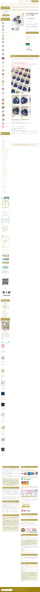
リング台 (6, 74)
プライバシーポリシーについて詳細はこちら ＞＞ (28, 517)
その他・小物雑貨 (5, 112)
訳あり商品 (6, 123)
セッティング (5, 63)
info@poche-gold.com (9, 509)
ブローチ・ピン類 (5, 78)
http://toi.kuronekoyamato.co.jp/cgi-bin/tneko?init (27, 552)
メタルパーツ (5, 71)
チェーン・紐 (5, 85)
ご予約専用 (6, 126)
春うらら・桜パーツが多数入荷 (5, 169)
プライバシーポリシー (5, 250)
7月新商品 (3, 142)
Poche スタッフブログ (5, 252)
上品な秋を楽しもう (4, 186)
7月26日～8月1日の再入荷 (5, 154)
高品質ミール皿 (4, 183)
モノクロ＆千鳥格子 (4, 170)
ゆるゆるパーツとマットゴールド (5, 165)
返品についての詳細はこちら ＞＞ (26, 560)
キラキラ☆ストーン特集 (5, 181)
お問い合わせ (4, 244)
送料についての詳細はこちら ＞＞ (26, 521)
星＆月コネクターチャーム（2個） (3, 452)
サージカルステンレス (5, 47)
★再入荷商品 (4, 147)
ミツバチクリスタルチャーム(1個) (3, 373)
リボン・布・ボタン (4, 89)
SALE (2, 161)
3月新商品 (3, 145)
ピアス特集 (3, 177)
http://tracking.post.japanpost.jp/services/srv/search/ (28, 550)
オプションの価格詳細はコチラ (30, 21)
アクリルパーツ (4, 176)
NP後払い (22, 488)
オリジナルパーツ (4, 159)
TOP (12, 7)
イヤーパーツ (7, 38)
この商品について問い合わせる (30, 38)
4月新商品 (3, 144)
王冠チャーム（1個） (4, 332)
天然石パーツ (5, 51)
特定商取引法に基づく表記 (5, 247)
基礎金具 (6, 32)
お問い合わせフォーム (15, 508)
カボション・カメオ (4, 59)
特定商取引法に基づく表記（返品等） (31, 36)
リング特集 (3, 184)
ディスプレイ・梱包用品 (5, 104)
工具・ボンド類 (5, 108)
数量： (27, 29)
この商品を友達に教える (29, 37)
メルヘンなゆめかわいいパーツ (5, 193)
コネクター (6, 35)
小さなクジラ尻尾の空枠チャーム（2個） (3, 385)
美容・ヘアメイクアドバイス (5, 116)
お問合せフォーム (32, 565)
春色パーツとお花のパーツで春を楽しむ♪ (5, 173)
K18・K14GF (4, 43)
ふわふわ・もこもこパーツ (5, 180)
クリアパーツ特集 (4, 174)
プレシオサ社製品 (4, 158)
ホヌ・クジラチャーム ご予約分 (3, 349)
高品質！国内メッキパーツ (5, 156)
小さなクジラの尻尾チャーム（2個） (3, 396)
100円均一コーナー (4, 136)
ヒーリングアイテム (5, 120)
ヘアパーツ (6, 81)
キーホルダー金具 (5, 93)
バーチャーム (5, 67)
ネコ (2, 139)
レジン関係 (6, 29)
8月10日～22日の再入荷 (5, 150)
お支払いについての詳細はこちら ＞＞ (27, 468)
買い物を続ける (28, 39)
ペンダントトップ (16, 7)
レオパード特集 (4, 166)
